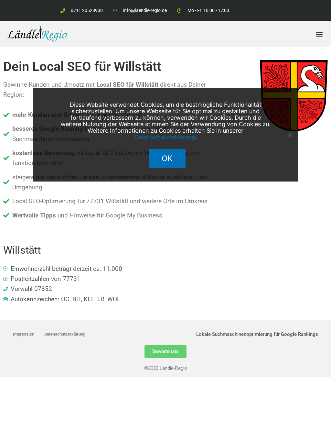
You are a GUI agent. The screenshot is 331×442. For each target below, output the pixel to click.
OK (167, 158)
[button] (319, 33)
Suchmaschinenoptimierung (242, 334)
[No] (290, 135)
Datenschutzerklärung (64, 334)
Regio (181, 368)
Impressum (23, 334)
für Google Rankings (296, 334)
